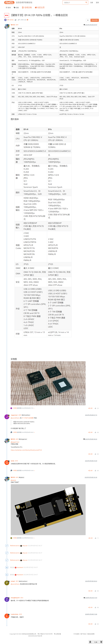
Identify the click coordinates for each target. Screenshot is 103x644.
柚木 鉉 (14, 25)
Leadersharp (16, 614)
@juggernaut (15, 442)
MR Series (10, 20)
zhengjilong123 (17, 597)
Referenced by (15, 545)
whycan (24, 545)
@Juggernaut (23, 439)
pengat (14, 581)
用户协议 (83, 634)
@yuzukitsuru (15, 418)
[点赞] (95, 408)
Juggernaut (16, 415)
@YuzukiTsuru (26, 415)
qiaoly (14, 461)
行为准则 (76, 634)
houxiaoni (19, 567)
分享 (91, 408)
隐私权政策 (90, 634)
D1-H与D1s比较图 (27, 418)
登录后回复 (95, 20)
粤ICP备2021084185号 (45, 634)
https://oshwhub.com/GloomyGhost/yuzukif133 (26, 450)
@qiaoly (22, 477)
